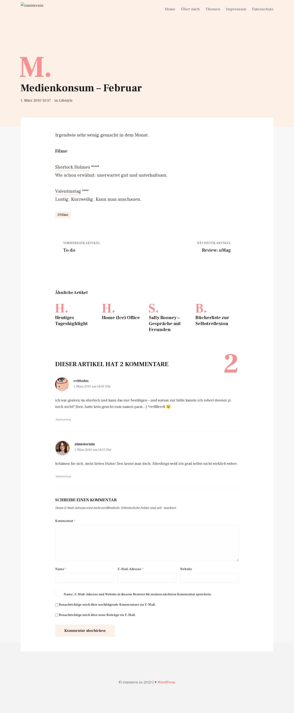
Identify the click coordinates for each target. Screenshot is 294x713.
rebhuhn (81, 381)
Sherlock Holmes (72, 167)
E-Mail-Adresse (130, 569)
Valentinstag (68, 191)
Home (170, 9)
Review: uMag (216, 250)
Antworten (63, 420)
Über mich (190, 9)
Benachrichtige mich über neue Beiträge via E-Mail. (97, 615)
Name (60, 569)
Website (186, 569)
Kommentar (65, 521)
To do (69, 250)
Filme (63, 214)
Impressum (236, 9)
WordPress (166, 682)
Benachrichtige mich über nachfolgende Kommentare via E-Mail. (107, 605)
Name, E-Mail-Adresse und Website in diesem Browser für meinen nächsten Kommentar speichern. (138, 594)
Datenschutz (262, 9)
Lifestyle (66, 100)
